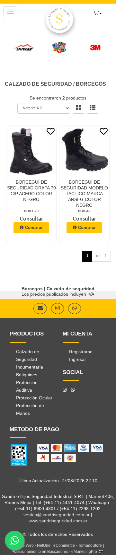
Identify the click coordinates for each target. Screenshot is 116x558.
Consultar (31, 219)
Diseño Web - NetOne (31, 545)
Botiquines (26, 374)
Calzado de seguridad (38, 84)
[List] (92, 108)
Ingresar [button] (77, 359)
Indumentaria (29, 367)
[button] (98, 12)
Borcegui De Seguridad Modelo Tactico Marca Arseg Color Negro (84, 193)
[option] (23, 47)
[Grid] (78, 108)
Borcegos (91, 84)
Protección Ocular (34, 397)
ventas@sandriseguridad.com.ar (56, 514)
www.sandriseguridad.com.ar (58, 520)
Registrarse (81, 351)
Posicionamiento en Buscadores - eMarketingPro (54, 551)
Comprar (34, 227)
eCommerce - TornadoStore (77, 545)
